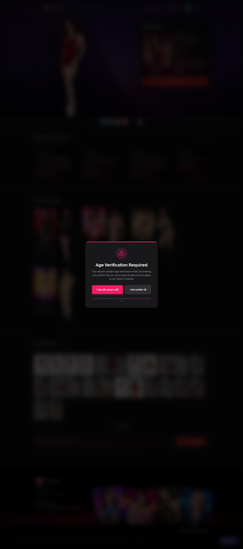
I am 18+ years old (107, 289)
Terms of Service (135, 298)
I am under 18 (138, 289)
